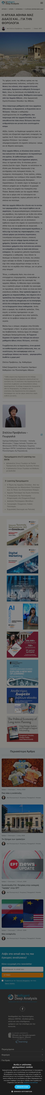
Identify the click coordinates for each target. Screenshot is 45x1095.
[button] (22, 1091)
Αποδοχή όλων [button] (22, 1087)
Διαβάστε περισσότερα (31, 1082)
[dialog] (22, 547)
